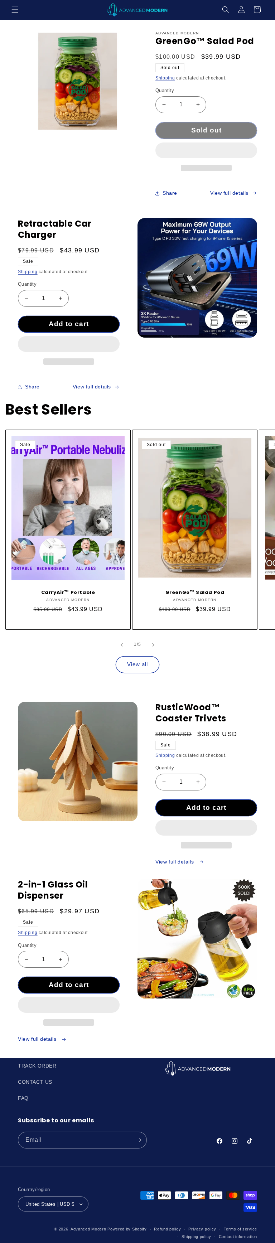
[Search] (225, 10)
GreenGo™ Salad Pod (195, 593)
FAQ (23, 1098)
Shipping (165, 78)
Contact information (238, 1236)
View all (137, 664)
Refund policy (167, 1229)
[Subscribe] (138, 1140)
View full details (229, 193)
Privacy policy (202, 1229)
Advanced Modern (88, 1229)
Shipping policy (196, 1236)
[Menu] (15, 10)
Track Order (37, 1066)
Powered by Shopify (127, 1229)
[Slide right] (153, 645)
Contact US (35, 1082)
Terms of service (240, 1229)
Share (170, 193)
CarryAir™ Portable (68, 593)
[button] (206, 150)
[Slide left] (122, 645)
